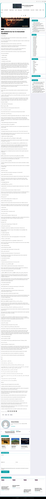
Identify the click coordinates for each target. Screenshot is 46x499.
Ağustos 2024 (35, 45)
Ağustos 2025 (35, 36)
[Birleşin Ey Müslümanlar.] (6, 441)
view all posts (13, 426)
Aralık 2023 (34, 53)
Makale (37, 10)
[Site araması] (21, 15)
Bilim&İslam (20, 10)
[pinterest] (14, 411)
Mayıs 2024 (34, 48)
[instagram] (39, 1)
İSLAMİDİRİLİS (17, 497)
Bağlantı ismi (3, 462)
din (7, 29)
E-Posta (16, 462)
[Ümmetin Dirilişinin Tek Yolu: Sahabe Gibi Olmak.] (25, 441)
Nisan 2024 (34, 49)
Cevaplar (34, 62)
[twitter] (43, 1)
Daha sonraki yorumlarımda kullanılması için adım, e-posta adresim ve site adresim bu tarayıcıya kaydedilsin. (14, 469)
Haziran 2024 (35, 47)
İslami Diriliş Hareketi (27, 5)
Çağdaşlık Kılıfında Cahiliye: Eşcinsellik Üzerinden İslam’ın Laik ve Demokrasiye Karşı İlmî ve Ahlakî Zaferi (38, 29)
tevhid (9, 29)
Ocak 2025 (34, 41)
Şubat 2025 (34, 40)
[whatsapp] (41, 1)
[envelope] (16, 411)
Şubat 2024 (34, 51)
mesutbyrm (25, 497)
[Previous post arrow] (1, 431)
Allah (6, 29)
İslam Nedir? (18, 431)
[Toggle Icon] (25, 15)
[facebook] (10, 411)
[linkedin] (12, 411)
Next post (17, 430)
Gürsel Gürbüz (14, 29)
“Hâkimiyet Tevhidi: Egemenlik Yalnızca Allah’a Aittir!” (27, 490)
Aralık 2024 (34, 42)
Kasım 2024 (34, 43)
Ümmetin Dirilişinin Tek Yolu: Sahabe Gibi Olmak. (24, 447)
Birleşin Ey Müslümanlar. (4, 446)
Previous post (13, 430)
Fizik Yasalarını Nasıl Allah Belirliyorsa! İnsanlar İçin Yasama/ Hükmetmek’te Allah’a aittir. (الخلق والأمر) (9, 432)
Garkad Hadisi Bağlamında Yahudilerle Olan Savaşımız (14, 447)
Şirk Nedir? (6, 10)
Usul (1, 12)
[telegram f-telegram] (45, 1)
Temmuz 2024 (35, 46)
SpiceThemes (32, 497)
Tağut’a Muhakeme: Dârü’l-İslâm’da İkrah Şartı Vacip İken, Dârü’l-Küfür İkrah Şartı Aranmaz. (38, 26)
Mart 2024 (34, 50)
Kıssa (34, 67)
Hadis (34, 65)
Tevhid (2, 10)
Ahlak (40, 10)
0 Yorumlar (24, 29)
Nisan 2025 (34, 38)
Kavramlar (32, 10)
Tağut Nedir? (11, 10)
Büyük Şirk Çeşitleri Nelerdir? (16, 486)
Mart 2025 (34, 39)
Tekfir (16, 10)
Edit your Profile (24, 423)
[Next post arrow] (29, 431)
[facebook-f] (37, 1)
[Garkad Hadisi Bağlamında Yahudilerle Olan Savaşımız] (15, 441)
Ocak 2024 (34, 52)
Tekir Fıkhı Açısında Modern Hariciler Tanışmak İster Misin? (5, 487)
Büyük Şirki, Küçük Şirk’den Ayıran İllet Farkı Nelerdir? (38, 489)
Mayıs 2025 (34, 37)
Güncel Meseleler (26, 10)
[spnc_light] (23, 15)
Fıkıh (43, 10)
